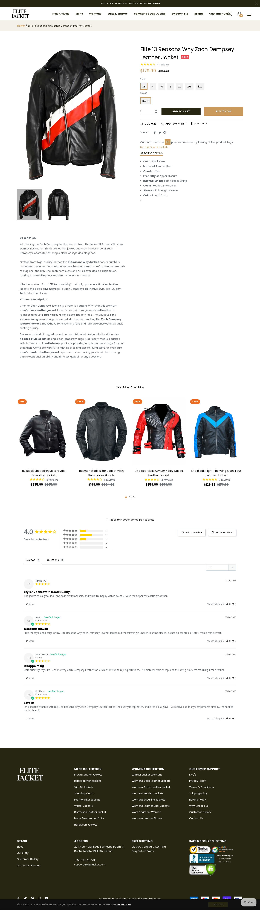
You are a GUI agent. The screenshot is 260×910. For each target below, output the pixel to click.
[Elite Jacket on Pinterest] (32, 898)
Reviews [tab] (30, 560)
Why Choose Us (199, 806)
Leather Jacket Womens (147, 774)
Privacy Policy (197, 781)
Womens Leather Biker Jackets (151, 806)
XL (179, 86)
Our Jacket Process (29, 865)
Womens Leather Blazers (147, 818)
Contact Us (196, 818)
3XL (200, 86)
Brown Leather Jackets (88, 774)
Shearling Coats (84, 793)
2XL (189, 86)
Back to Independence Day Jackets (132, 519)
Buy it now (223, 111)
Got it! (218, 904)
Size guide (200, 123)
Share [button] (31, 604)
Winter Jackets (83, 806)
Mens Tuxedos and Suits (89, 818)
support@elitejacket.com (90, 864)
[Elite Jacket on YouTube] (46, 898)
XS (143, 86)
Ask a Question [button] (193, 532)
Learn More (124, 904)
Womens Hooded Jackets (147, 793)
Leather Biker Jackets (87, 799)
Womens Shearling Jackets (148, 799)
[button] (228, 604)
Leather (237, 142)
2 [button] (130, 497)
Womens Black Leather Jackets (151, 781)
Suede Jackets (149, 147)
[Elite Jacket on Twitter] (25, 898)
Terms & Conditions (201, 787)
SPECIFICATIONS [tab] (151, 153)
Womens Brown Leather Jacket (151, 787)
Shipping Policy (198, 793)
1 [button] (126, 497)
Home (21, 26)
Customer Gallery (200, 812)
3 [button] (134, 497)
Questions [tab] (53, 560)
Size (142, 78)
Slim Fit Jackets (83, 787)
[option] (44, 448)
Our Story (22, 853)
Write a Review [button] (224, 532)
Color (143, 93)
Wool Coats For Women (146, 812)
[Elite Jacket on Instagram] (39, 898)
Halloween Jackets (85, 824)
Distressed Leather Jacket (90, 812)
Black (145, 101)
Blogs (20, 846)
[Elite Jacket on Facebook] (18, 898)
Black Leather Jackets (87, 781)
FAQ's (192, 774)
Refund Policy (197, 799)
